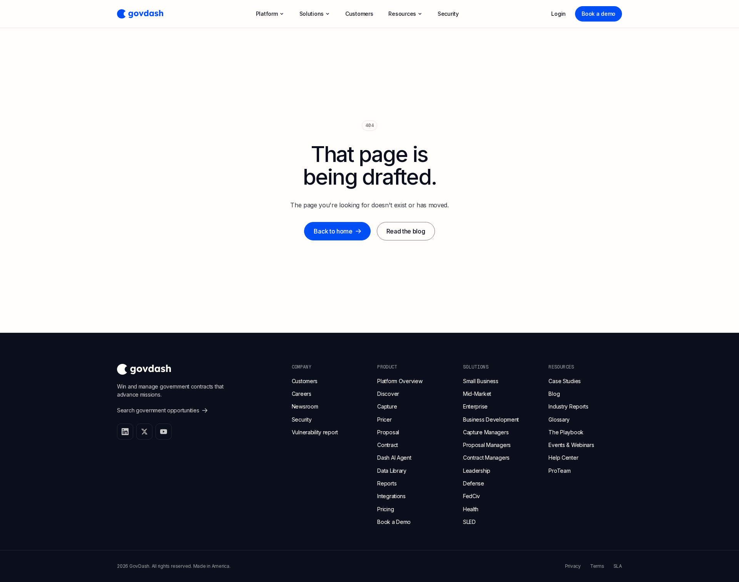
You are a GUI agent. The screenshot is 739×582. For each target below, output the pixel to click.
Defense (473, 483)
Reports (386, 483)
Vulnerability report (315, 432)
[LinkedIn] (125, 432)
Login (558, 13)
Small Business (480, 381)
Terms (597, 566)
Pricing (385, 509)
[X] (144, 432)
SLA (618, 566)
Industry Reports (568, 406)
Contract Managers (486, 457)
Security (302, 419)
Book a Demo (394, 522)
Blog (554, 393)
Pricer (384, 419)
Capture (387, 406)
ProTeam (559, 470)
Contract (387, 445)
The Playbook (566, 432)
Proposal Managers (487, 445)
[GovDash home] (140, 13)
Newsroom (305, 406)
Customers (305, 381)
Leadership (476, 470)
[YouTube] (163, 432)
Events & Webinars (571, 445)
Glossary (559, 419)
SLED (469, 522)
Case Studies (564, 381)
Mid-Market (477, 393)
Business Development (491, 419)
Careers (301, 393)
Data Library (391, 470)
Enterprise (475, 406)
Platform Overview (399, 381)
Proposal (388, 432)
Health (470, 509)
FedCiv (471, 496)
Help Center (563, 457)
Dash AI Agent (394, 457)
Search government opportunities (158, 410)
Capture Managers (486, 432)
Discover (388, 393)
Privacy (573, 566)
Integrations (391, 496)
